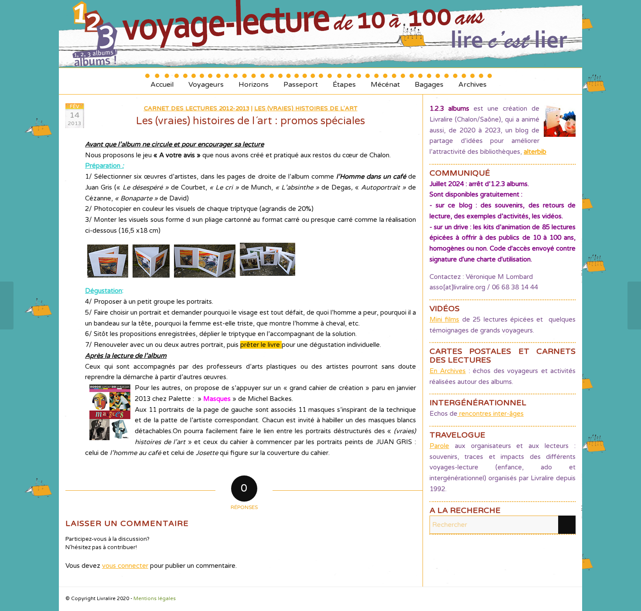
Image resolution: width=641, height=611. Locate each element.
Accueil (162, 81)
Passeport (300, 81)
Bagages (429, 81)
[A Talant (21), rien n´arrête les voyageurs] (7, 305)
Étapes (344, 81)
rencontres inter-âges (490, 414)
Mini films (444, 319)
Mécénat (385, 81)
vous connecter (125, 566)
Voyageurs (206, 81)
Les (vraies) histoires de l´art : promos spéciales (250, 121)
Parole (439, 446)
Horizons (254, 81)
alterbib (535, 152)
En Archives (448, 371)
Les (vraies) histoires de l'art (306, 108)
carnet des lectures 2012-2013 (196, 108)
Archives (472, 81)
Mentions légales (154, 598)
